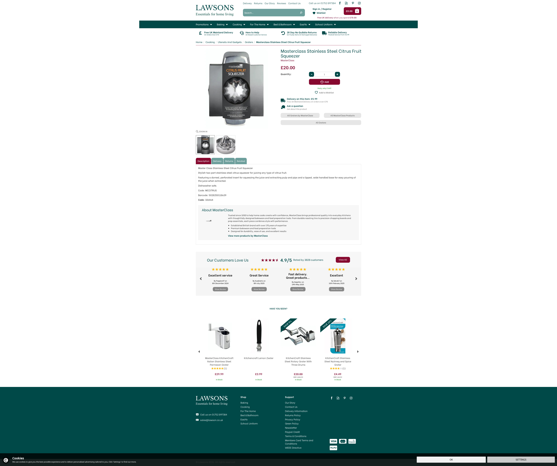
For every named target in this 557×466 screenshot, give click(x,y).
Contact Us (291, 406)
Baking (244, 402)
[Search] (301, 12)
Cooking (245, 406)
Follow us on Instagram (359, 3)
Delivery (217, 160)
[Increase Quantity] (337, 74)
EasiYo (244, 419)
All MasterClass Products (342, 115)
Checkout (350, 11)
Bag (357, 11)
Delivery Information (296, 411)
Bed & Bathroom (249, 415)
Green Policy (292, 423)
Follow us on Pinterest (353, 3)
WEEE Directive (293, 447)
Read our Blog (346, 3)
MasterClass (287, 60)
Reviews (281, 3)
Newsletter (291, 427)
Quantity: (286, 74)
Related (241, 160)
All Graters (321, 122)
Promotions (202, 24)
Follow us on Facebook (340, 3)
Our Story (290, 402)
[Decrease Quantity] (311, 74)
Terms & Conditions (295, 436)
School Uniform (249, 423)
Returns (229, 160)
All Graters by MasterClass (300, 115)
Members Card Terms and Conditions (299, 442)
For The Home (248, 411)
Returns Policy (293, 415)
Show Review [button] (220, 289)
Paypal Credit (292, 431)
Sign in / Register (322, 8)
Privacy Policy (292, 419)
